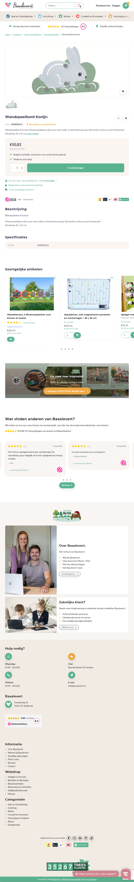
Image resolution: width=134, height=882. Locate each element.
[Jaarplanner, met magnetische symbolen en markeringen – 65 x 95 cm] (89, 294)
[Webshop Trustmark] (59, 469)
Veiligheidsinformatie (17, 790)
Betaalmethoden (15, 783)
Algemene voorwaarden (71, 879)
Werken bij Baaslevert (18, 752)
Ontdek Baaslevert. (69, 574)
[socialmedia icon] (69, 838)
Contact (11, 766)
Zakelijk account (68, 627)
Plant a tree (13, 759)
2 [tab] (65, 349)
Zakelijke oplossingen (18, 756)
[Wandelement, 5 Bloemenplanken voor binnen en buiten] (32, 294)
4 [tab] (72, 349)
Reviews (66, 485)
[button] (67, 26)
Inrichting (48, 16)
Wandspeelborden (51, 34)
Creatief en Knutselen (92, 16)
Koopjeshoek (14, 824)
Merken (11, 794)
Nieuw (11, 821)
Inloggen (116, 5)
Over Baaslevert (15, 749)
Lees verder (33, 133)
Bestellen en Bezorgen (18, 780)
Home (7, 34)
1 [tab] (61, 349)
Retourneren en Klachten (19, 787)
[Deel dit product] (126, 118)
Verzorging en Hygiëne (18, 818)
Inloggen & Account (17, 777)
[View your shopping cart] (126, 5)
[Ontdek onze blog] (67, 515)
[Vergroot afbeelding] (123, 91)
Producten (17, 34)
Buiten (67, 16)
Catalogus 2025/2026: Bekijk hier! (66, 391)
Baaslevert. (56, 879)
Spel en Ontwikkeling (22, 16)
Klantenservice (103, 5)
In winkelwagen (76, 167)
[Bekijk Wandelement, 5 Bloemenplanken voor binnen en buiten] (10, 339)
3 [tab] (68, 349)
